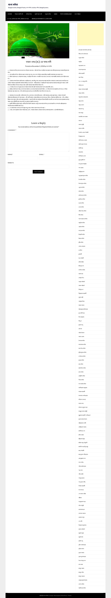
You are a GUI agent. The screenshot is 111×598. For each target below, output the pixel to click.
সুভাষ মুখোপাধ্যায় (82, 556)
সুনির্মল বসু (81, 541)
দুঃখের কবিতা (81, 203)
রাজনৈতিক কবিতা (82, 368)
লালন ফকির (81, 462)
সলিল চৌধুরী (81, 505)
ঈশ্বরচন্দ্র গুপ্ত (82, 136)
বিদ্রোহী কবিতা (82, 234)
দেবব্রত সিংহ (81, 277)
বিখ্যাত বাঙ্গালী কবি (19, 14)
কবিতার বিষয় (29, 14)
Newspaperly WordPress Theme (62, 595)
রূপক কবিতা (81, 372)
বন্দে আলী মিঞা (82, 313)
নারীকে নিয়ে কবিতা (82, 211)
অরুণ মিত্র (81, 77)
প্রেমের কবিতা (81, 226)
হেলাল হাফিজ (81, 584)
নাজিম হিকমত (81, 332)
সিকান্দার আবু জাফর (82, 525)
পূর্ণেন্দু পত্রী (81, 297)
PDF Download (66, 14)
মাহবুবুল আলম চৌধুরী (83, 411)
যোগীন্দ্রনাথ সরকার (82, 427)
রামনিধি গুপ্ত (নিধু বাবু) (83, 446)
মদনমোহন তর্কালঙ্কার (83, 395)
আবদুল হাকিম (81, 93)
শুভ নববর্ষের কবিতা (82, 383)
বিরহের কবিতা (81, 238)
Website (11, 163)
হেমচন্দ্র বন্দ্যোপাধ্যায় (83, 580)
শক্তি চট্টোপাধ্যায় (82, 466)
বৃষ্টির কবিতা (81, 242)
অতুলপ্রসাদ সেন (82, 65)
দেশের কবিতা (81, 207)
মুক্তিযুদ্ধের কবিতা (82, 352)
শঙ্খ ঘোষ (81, 470)
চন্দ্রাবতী (80, 254)
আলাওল (80, 120)
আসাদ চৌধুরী (81, 124)
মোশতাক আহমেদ (82, 513)
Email (41, 154)
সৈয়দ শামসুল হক (82, 560)
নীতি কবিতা (81, 215)
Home (10, 14)
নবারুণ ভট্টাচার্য (82, 285)
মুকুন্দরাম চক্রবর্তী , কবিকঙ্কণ (85, 415)
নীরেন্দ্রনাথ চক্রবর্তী (82, 293)
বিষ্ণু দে (80, 321)
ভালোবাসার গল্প (82, 509)
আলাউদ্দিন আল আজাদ (83, 116)
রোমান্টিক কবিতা (82, 376)
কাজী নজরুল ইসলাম (83, 144)
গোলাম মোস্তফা (82, 246)
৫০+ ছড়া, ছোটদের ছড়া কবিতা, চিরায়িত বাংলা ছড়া (18, 18)
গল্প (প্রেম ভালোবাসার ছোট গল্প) (85, 50)
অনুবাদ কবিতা (48, 14)
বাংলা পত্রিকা (77, 14)
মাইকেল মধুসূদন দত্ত (83, 407)
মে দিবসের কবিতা (82, 356)
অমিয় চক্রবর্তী (81, 73)
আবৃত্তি (55, 14)
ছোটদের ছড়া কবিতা (82, 195)
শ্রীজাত (80, 497)
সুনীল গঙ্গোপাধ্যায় (82, 544)
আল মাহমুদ (81, 112)
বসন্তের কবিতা (82, 230)
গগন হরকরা (81, 167)
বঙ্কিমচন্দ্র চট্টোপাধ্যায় (83, 309)
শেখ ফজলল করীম (82, 493)
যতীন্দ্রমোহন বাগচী (82, 423)
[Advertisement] (90, 34)
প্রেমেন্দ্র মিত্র (81, 301)
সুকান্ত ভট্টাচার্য (82, 529)
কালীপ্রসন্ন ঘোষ (82, 156)
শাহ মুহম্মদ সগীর (82, 482)
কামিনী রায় (81, 148)
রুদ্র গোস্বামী (81, 450)
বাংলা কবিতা (13, 4)
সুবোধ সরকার (81, 552)
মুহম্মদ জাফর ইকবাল (83, 419)
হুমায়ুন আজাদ (81, 568)
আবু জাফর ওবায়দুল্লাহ (83, 97)
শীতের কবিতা (81, 379)
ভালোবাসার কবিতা (82, 344)
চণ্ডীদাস (80, 250)
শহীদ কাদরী (81, 474)
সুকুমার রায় (81, 537)
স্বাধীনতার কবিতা (82, 588)
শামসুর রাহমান (81, 478)
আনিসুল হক (81, 85)
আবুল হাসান (81, 101)
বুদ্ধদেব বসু (81, 324)
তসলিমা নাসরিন (82, 270)
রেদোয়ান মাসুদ (81, 517)
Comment (12, 130)
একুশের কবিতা (81, 187)
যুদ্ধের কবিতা (81, 360)
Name (10, 154)
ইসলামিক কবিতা (82, 179)
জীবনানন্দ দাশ (81, 266)
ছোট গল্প (80, 328)
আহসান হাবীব (81, 128)
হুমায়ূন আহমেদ (82, 576)
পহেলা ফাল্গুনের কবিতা (83, 218)
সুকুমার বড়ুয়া (81, 533)
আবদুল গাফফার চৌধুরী (83, 89)
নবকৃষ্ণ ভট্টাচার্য (82, 281)
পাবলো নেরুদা (81, 336)
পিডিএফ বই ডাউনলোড (83, 53)
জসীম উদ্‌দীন (81, 262)
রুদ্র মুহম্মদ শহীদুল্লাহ (83, 454)
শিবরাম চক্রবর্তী (82, 486)
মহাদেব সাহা (81, 403)
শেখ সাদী (80, 521)
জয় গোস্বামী (81, 258)
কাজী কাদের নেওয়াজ (83, 140)
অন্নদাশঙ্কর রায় (82, 69)
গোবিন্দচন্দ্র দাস (81, 171)
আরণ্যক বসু (81, 108)
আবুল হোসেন (81, 105)
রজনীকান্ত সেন (82, 431)
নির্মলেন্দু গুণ (81, 289)
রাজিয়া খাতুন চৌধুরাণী (83, 442)
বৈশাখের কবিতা (82, 340)
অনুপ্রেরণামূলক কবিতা (83, 175)
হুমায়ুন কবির (81, 572)
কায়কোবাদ (81, 152)
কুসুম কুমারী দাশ (82, 159)
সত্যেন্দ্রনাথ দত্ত (82, 501)
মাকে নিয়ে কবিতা (82, 348)
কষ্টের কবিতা (81, 191)
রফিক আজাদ (81, 435)
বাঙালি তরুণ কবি (38, 14)
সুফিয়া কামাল (81, 548)
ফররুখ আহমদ (81, 305)
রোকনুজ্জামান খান (82, 458)
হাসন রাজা (81, 564)
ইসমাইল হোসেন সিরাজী (83, 132)
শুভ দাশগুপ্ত (81, 489)
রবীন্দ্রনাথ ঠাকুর (82, 438)
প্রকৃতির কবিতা (82, 222)
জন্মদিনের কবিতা (82, 199)
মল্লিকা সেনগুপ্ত (82, 399)
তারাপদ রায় (81, 273)
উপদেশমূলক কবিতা (82, 183)
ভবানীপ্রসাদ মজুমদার (83, 387)
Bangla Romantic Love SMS (42, 18)
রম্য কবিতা (81, 364)
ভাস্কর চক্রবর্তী (82, 391)
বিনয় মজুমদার (81, 317)
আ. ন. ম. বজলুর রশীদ (83, 81)
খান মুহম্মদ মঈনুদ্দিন (83, 163)
